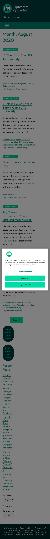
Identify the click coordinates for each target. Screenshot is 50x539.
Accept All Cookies (25, 285)
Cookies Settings (25, 271)
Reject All (25, 278)
